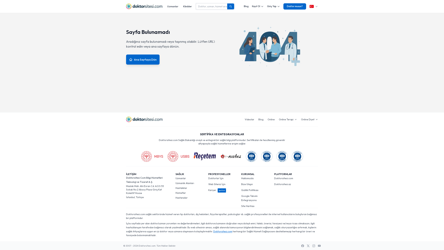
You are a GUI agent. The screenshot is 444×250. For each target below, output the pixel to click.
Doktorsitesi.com (283, 178)
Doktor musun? (295, 6)
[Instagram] (313, 245)
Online (271, 119)
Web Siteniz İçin (216, 184)
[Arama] (230, 6)
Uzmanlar (172, 6)
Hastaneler (182, 197)
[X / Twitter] (308, 245)
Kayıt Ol (256, 6)
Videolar (249, 119)
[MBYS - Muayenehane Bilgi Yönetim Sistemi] (152, 156)
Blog (246, 6)
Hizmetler (181, 192)
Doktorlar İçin (216, 178)
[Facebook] (302, 245)
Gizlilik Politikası (249, 190)
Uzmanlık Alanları (185, 183)
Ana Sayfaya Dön (145, 59)
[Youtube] (319, 245)
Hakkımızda (247, 178)
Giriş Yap (271, 6)
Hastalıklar (181, 188)
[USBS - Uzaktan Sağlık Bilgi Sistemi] (178, 156)
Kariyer (216, 190)
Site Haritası (247, 206)
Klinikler (187, 6)
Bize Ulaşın (247, 184)
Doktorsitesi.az (282, 184)
